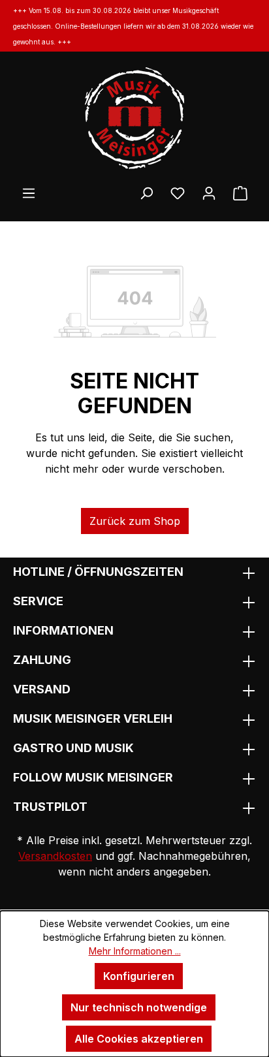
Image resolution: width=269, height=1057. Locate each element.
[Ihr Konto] (209, 193)
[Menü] (28, 193)
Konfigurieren (138, 976)
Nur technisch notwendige (139, 1007)
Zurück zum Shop (134, 521)
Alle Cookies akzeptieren (138, 1038)
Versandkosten (55, 855)
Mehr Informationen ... (135, 950)
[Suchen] (146, 193)
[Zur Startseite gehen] (134, 118)
